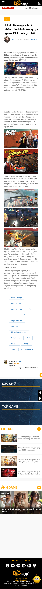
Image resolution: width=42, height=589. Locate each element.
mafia (13, 315)
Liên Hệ (15, 561)
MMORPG (19, 361)
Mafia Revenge (16, 297)
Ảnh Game (9, 487)
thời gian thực (16, 338)
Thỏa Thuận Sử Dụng (21, 580)
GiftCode (8, 429)
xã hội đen (14, 326)
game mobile (16, 303)
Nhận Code (29, 438)
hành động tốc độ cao (18, 332)
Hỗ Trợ (27, 561)
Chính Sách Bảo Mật (21, 578)
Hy (13, 39)
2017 (13, 349)
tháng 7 (26, 344)
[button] (40, 398)
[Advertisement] (21, 536)
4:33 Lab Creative (27, 349)
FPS (30, 309)
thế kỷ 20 (14, 344)
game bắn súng (16, 309)
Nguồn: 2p (34, 39)
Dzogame (16, 363)
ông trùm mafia (16, 321)
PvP (28, 338)
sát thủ (24, 315)
